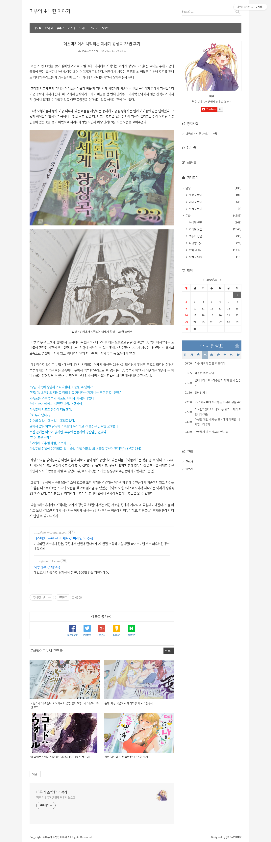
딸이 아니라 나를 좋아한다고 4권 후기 (126, 757)
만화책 (49, 28)
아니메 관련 (195, 222)
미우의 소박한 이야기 (50, 11)
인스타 (71, 28)
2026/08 (212, 279)
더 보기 (168, 650)
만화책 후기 (195, 250)
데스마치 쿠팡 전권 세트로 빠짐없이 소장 (63, 538)
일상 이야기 (195, 195)
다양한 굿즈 (195, 243)
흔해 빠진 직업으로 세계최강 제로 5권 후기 (129, 703)
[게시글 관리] (49, 597)
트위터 (82, 28)
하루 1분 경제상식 (47, 567)
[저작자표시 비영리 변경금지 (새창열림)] (76, 597)
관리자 (189, 461)
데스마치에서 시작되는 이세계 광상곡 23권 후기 (101, 43)
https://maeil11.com (47, 561)
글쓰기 (189, 469)
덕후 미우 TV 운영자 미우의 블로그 (55, 797)
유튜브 (60, 28)
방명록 (105, 28)
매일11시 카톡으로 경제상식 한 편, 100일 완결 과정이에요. (71, 572)
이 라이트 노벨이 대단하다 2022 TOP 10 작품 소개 (60, 757)
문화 (187, 215)
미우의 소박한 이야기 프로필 (201, 133)
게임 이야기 (195, 202)
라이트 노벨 (195, 229)
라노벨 (37, 28)
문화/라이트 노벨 (90, 50)
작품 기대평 (195, 257)
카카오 (94, 28)
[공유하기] (44, 597)
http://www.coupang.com (50, 532)
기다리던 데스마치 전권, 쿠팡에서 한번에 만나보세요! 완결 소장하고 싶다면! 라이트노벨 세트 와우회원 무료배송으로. (102, 545)
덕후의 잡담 (195, 236)
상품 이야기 (195, 209)
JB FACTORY (234, 837)
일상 (187, 188)
